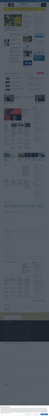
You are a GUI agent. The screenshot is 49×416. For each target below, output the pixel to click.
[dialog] (24, 410)
